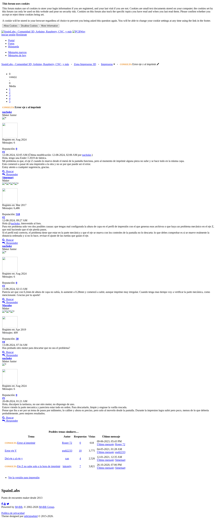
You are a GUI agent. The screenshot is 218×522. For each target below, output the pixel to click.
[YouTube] (5, 503)
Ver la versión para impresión (24, 477)
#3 (3, 285)
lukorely (67, 466)
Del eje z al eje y (14, 458)
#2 (3, 217)
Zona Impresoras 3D (85, 64)
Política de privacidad (13, 513)
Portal (11, 40)
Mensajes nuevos (17, 52)
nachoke (7, 112)
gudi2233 (67, 450)
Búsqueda (13, 46)
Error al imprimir (26, 442)
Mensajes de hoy (17, 55)
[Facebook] (2, 503)
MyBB (18, 507)
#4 (3, 341)
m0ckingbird (31, 516)
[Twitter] (8, 503)
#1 (3, 151)
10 (80, 450)
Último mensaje (105, 444)
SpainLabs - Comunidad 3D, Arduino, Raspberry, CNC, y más (35, 64)
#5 (3, 398)
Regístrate (21, 34)
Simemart (7, 177)
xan (67, 458)
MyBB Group (46, 507)
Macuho (7, 305)
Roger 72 (67, 442)
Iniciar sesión (8, 34)
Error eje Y (11, 450)
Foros (11, 43)
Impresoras (107, 64)
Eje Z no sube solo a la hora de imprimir (38, 466)
